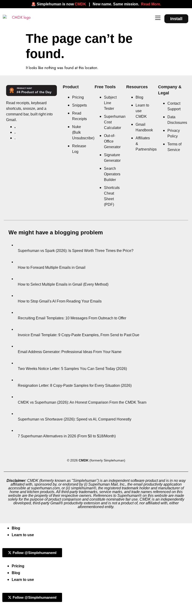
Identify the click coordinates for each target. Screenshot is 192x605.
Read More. (151, 4)
